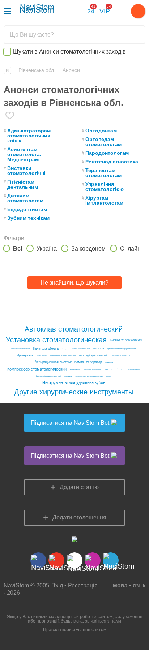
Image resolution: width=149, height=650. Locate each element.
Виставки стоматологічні (26, 171)
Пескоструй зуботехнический (93, 355)
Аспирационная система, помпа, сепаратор (68, 362)
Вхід (57, 585)
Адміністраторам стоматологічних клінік (29, 135)
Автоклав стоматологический (74, 329)
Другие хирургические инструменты (73, 391)
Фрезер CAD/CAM (42, 355)
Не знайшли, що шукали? (74, 282)
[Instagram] (92, 560)
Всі (17, 248)
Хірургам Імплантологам (104, 200)
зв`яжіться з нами (103, 621)
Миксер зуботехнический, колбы (20, 348)
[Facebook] (38, 560)
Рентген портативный (133, 369)
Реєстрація (83, 585)
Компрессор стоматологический (37, 369)
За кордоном (88, 248)
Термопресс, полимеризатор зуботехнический (121, 349)
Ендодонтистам (27, 209)
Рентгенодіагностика (111, 161)
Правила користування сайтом (74, 629)
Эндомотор (106, 369)
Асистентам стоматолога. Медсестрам (24, 154)
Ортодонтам (101, 130)
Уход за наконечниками (109, 362)
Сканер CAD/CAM (108, 376)
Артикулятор (25, 355)
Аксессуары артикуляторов (92, 369)
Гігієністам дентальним (22, 184)
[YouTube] (56, 560)
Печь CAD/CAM (98, 349)
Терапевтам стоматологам (103, 173)
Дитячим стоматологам (25, 198)
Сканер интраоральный (68, 376)
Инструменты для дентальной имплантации (89, 376)
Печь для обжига (46, 348)
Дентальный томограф (117, 369)
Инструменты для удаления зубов (73, 383)
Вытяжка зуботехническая (126, 340)
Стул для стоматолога (120, 355)
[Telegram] (110, 560)
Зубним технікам (28, 218)
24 (90, 10)
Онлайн (130, 248)
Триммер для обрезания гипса (81, 348)
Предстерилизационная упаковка (75, 369)
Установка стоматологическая (56, 339)
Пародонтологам (107, 152)
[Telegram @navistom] (78, 12)
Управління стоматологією (104, 186)
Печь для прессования (65, 348)
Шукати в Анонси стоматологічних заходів (69, 51)
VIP (104, 10)
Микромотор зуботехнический (63, 355)
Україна (47, 248)
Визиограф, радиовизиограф (48, 376)
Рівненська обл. (36, 70)
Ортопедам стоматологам (103, 142)
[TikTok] (74, 560)
